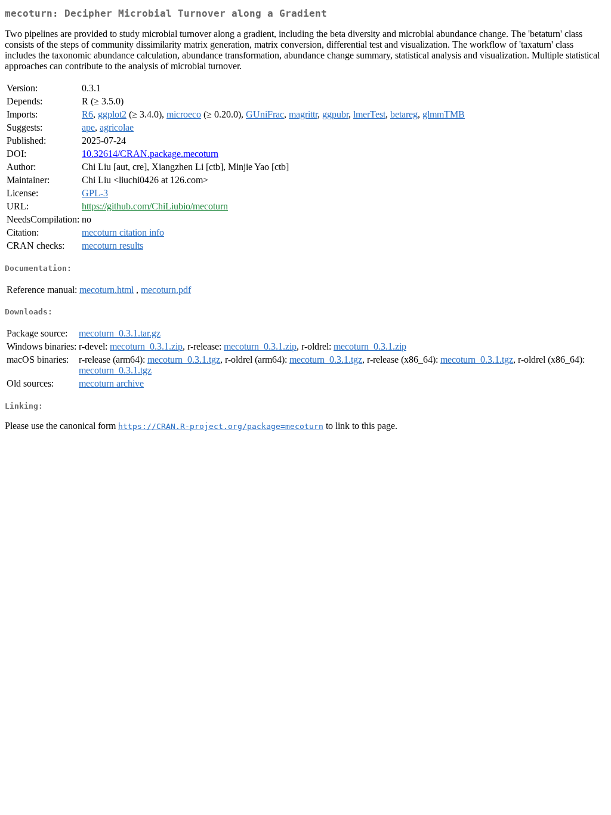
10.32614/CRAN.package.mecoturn (150, 154)
